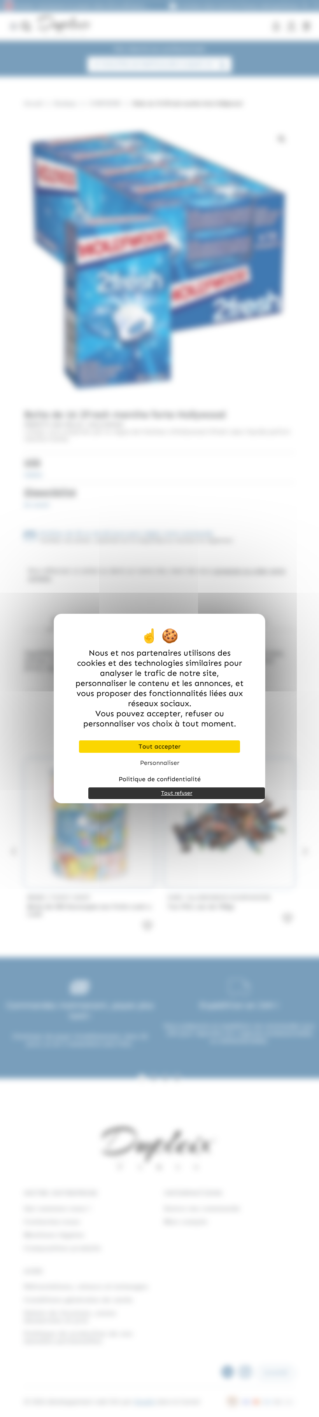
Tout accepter (159, 746)
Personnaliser (159, 762)
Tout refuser (176, 793)
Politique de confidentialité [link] (160, 779)
